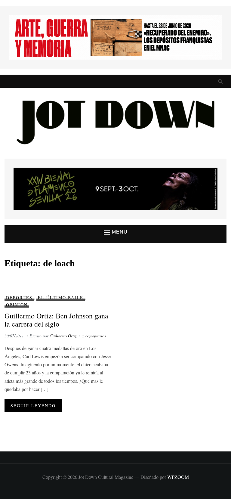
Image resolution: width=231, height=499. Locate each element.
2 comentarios (94, 336)
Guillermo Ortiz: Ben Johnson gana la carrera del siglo (56, 319)
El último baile (60, 297)
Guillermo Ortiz (63, 336)
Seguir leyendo (33, 405)
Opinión (17, 305)
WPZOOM (178, 477)
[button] (116, 232)
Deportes (19, 297)
